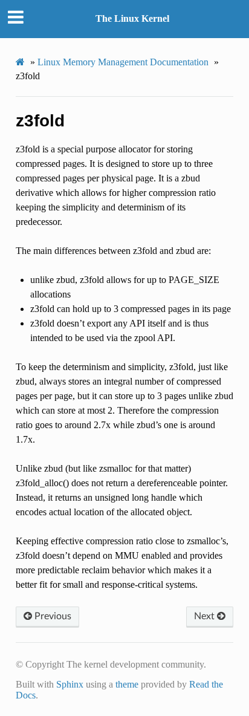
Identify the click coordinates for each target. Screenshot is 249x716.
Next (205, 616)
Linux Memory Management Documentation (123, 62)
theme (126, 684)
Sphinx (69, 684)
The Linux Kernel (132, 18)
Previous (51, 616)
